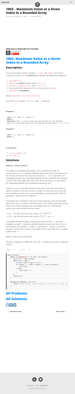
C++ (14, 250)
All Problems (16, 293)
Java (8, 250)
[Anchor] (49, 12)
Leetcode (5, 2)
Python (22, 250)
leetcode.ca (44, 385)
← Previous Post (15, 311)
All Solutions (16, 299)
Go (30, 250)
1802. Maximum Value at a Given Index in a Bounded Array (33, 60)
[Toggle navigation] (71, 2)
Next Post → (61, 311)
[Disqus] (37, 343)
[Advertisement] (37, 32)
